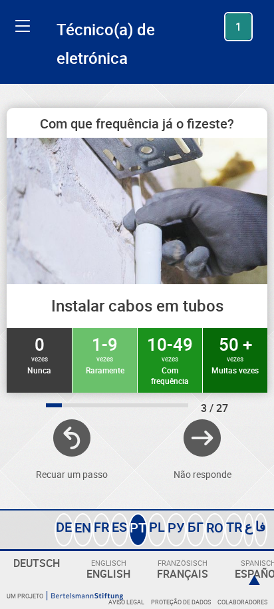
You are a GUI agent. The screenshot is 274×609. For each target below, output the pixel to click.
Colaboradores (242, 602)
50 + (235, 354)
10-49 (170, 359)
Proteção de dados (181, 602)
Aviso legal (126, 602)
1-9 (105, 354)
